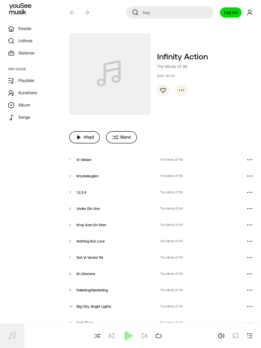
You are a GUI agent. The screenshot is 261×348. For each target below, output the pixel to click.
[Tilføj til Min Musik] (163, 90)
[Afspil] (128, 336)
